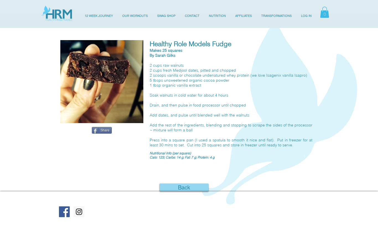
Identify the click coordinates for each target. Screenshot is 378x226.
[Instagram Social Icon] (79, 211)
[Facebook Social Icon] (64, 211)
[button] (324, 12)
